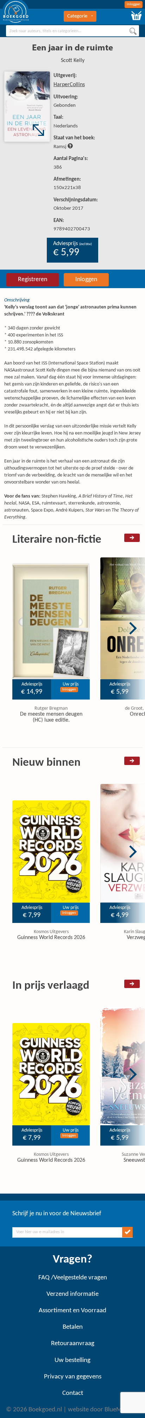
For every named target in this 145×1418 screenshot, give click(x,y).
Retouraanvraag (72, 1343)
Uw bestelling (72, 1360)
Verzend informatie (72, 1294)
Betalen (73, 1327)
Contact (72, 1393)
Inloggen (133, 4)
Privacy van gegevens (72, 1377)
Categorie (77, 16)
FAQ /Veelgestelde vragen (72, 1277)
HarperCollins (69, 85)
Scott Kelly (72, 60)
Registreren (32, 279)
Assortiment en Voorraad (72, 1310)
